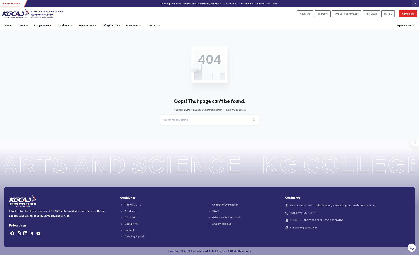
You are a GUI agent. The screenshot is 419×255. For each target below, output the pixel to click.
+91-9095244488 (333, 220)
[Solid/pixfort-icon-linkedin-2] (25, 233)
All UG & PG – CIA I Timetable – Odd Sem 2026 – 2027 (251, 3)
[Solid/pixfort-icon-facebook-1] (12, 233)
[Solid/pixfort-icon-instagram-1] (19, 233)
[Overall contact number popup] (412, 248)
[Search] (254, 120)
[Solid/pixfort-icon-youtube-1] (38, 233)
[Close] (415, 142)
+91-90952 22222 (312, 220)
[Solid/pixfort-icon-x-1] (32, 233)
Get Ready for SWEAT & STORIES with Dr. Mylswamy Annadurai (190, 3)
